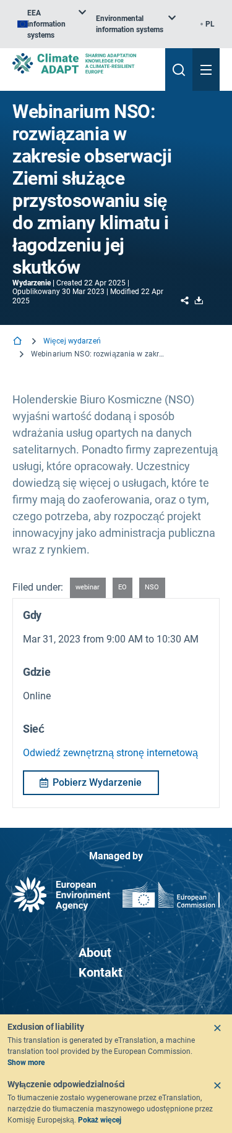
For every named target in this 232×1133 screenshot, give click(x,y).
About (95, 952)
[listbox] (51, 24)
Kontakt (100, 972)
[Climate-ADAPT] (83, 63)
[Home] (18, 341)
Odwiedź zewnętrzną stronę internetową (110, 753)
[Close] (217, 1028)
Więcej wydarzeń (72, 341)
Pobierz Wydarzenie (97, 782)
